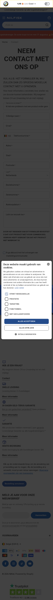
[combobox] (48, 264)
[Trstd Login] (49, 3)
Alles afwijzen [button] (26, 328)
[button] (26, 334)
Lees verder (19, 288)
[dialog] (26, 300)
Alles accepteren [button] (26, 321)
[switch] (47, 3)
